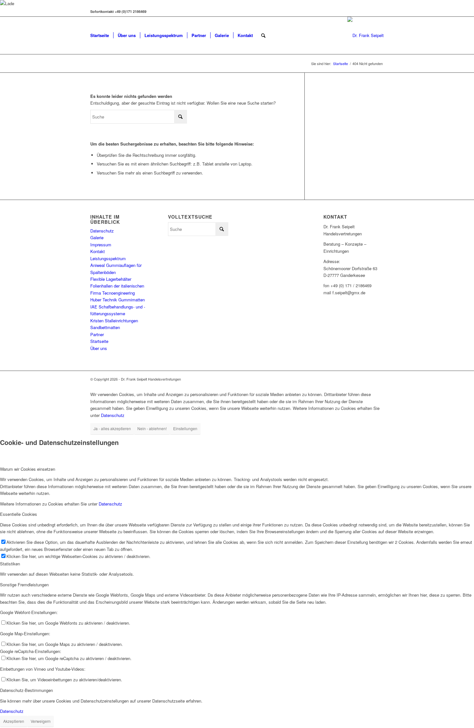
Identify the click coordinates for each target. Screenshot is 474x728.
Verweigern (41, 721)
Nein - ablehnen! (152, 428)
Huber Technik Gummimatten (117, 300)
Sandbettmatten (105, 327)
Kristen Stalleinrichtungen (114, 320)
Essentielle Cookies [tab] (18, 514)
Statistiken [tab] (10, 564)
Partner (97, 334)
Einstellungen (185, 428)
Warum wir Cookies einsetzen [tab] (27, 469)
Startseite (99, 341)
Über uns (98, 348)
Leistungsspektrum (108, 258)
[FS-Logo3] (365, 35)
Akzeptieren (13, 721)
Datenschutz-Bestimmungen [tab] (26, 690)
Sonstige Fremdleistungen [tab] (24, 584)
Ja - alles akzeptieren (112, 428)
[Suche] (263, 35)
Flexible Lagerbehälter (110, 279)
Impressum (100, 244)
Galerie (97, 237)
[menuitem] (99, 35)
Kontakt (97, 251)
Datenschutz (102, 231)
